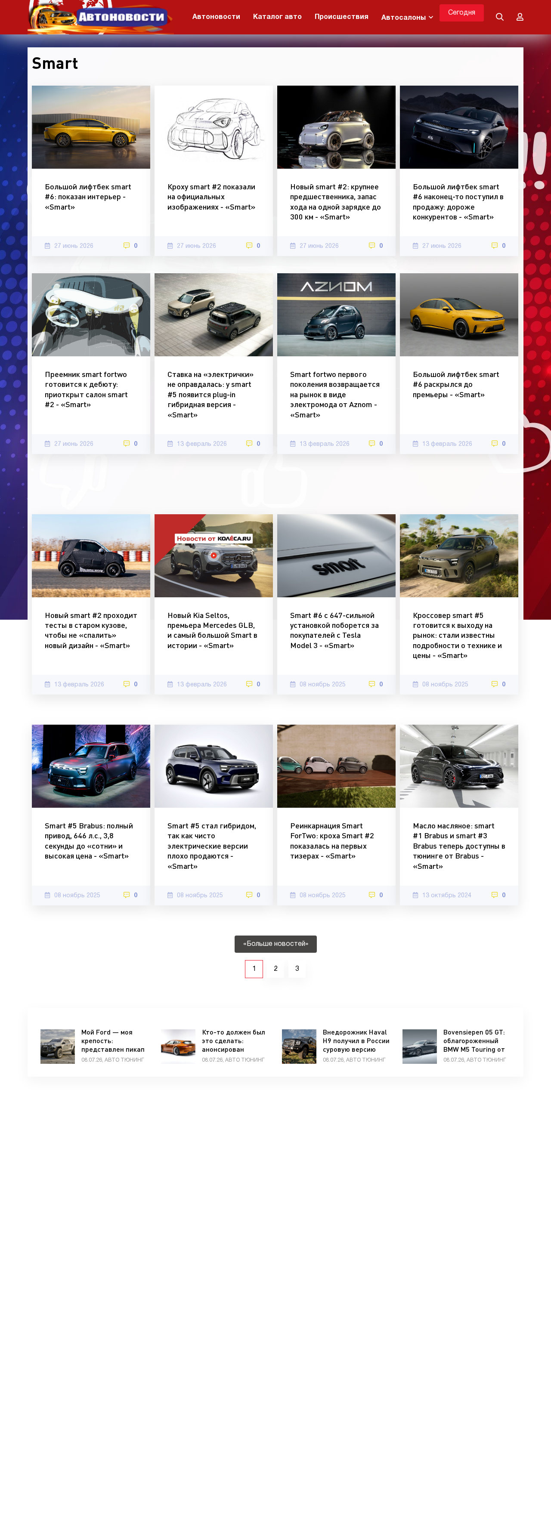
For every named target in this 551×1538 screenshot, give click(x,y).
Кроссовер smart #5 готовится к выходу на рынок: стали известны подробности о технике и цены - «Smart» (457, 635)
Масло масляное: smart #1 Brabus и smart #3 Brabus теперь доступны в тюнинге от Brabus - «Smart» (459, 846)
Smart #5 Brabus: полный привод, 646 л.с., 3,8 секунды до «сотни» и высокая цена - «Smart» (89, 840)
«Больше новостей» (275, 944)
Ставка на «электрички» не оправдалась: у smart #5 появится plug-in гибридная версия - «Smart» (210, 394)
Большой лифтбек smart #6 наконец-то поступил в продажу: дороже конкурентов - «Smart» (458, 201)
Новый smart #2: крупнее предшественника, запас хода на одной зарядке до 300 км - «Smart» (335, 201)
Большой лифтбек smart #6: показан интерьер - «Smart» (88, 196)
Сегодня (461, 13)
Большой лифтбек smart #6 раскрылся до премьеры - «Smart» (456, 384)
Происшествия (341, 17)
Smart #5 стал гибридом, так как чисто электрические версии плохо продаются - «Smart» (211, 846)
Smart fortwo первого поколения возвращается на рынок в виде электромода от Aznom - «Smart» (335, 394)
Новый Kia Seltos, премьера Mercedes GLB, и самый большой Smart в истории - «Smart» (212, 630)
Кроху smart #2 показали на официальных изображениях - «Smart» (211, 196)
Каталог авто (277, 17)
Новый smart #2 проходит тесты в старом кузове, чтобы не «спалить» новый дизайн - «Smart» (91, 630)
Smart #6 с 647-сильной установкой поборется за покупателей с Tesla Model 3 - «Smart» (334, 630)
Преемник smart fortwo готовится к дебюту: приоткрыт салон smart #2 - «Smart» (86, 389)
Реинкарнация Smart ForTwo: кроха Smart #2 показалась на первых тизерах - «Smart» (332, 840)
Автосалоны (403, 18)
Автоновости (216, 17)
